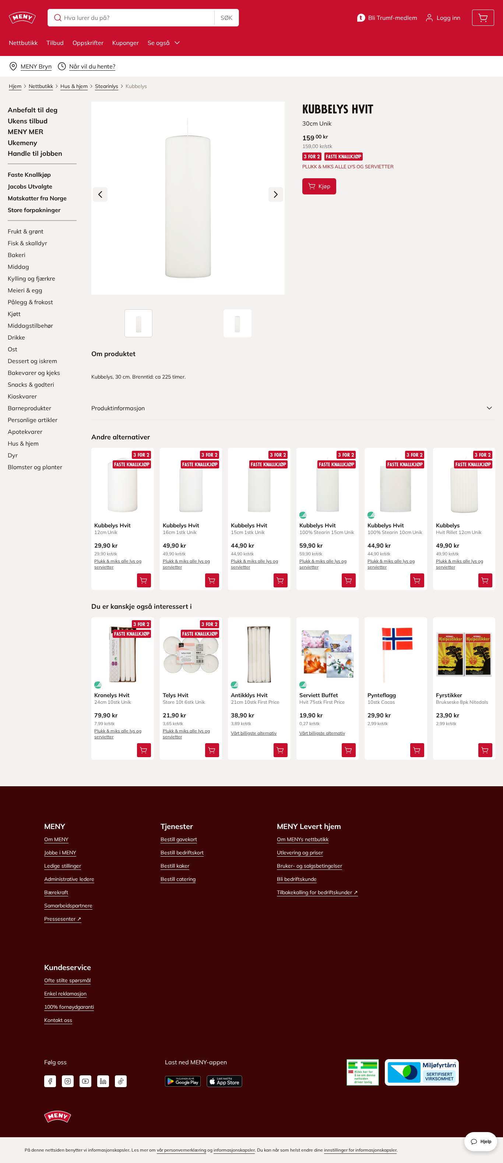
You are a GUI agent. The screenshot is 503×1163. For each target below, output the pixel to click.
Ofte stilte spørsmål (67, 980)
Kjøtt (14, 313)
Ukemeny (22, 143)
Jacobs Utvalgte (30, 186)
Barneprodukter (29, 408)
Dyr (13, 455)
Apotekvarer (25, 431)
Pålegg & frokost (30, 302)
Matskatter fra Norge (37, 198)
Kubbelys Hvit (112, 525)
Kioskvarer (22, 396)
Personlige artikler (32, 420)
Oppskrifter (88, 42)
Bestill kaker (175, 865)
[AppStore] (224, 1081)
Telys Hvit (176, 695)
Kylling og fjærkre (31, 278)
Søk (226, 17)
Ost (12, 349)
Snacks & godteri (31, 384)
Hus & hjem (23, 443)
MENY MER (25, 132)
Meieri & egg (25, 290)
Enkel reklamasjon (65, 993)
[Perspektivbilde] (238, 323)
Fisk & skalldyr (27, 243)
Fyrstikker (449, 695)
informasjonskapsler (234, 1150)
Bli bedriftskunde (297, 879)
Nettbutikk (23, 42)
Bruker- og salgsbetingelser (309, 865)
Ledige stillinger (62, 865)
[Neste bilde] (275, 194)
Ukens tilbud (28, 121)
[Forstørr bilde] (187, 198)
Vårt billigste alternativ (254, 733)
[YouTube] (85, 1081)
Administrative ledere (69, 879)
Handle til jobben (35, 154)
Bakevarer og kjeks (34, 372)
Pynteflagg (381, 695)
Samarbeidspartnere (68, 905)
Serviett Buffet (318, 695)
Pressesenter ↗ (62, 919)
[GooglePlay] (183, 1081)
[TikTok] (121, 1081)
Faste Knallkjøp (29, 174)
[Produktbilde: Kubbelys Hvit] (138, 323)
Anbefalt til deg (32, 110)
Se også (159, 42)
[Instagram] (68, 1081)
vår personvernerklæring (181, 1150)
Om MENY (56, 839)
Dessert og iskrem (32, 361)
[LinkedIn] (103, 1081)
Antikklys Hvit (249, 695)
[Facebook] (50, 1081)
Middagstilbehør (30, 325)
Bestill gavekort (179, 839)
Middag (18, 266)
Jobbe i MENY (60, 852)
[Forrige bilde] (100, 194)
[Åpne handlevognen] (483, 18)
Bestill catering (178, 879)
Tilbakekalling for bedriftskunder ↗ (317, 892)
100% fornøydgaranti (69, 1007)
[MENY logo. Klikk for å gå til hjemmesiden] (22, 18)
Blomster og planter (35, 467)
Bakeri (16, 255)
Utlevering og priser (300, 852)
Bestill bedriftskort (182, 852)
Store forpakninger (34, 210)
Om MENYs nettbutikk (302, 839)
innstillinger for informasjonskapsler (360, 1150)
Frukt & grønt (25, 231)
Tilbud (55, 42)
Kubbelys (448, 525)
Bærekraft (56, 892)
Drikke (16, 337)
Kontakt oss (58, 1020)
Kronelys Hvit (112, 695)
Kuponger (125, 42)
